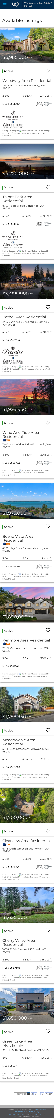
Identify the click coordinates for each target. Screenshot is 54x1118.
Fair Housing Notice (37, 1114)
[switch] (48, 69)
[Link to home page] (15, 4)
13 (42, 1094)
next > (49, 1094)
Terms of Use (20, 1112)
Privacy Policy (33, 1112)
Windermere (41, 1109)
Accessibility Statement (18, 1114)
